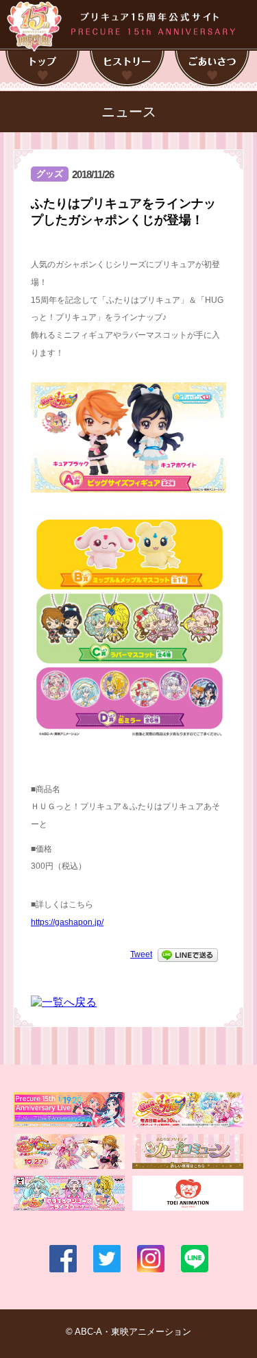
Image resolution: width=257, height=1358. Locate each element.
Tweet (141, 954)
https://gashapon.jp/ (67, 922)
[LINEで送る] (188, 954)
